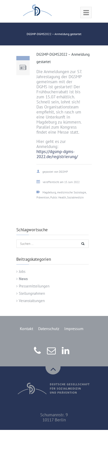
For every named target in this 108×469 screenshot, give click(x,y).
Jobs (22, 271)
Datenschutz (48, 328)
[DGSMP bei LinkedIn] (66, 354)
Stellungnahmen (32, 293)
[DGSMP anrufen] (38, 354)
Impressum (73, 328)
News (23, 278)
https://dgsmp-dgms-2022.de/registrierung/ (57, 154)
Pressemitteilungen (34, 286)
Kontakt (26, 328)
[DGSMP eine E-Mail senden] (52, 354)
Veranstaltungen (32, 300)
